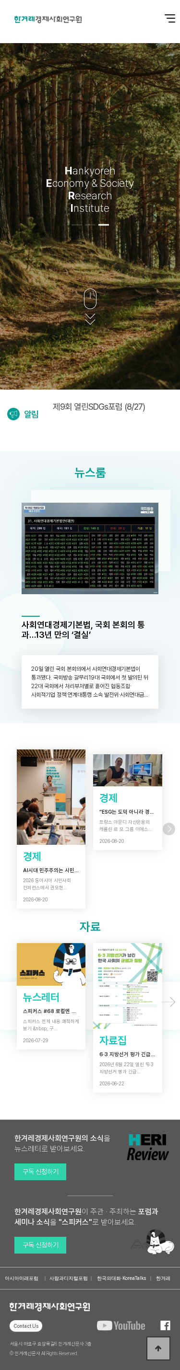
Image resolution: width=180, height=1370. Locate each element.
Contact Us (25, 1326)
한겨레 (163, 1278)
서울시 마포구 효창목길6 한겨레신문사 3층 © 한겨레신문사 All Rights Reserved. (51, 1348)
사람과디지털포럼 (68, 1278)
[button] (77, 225)
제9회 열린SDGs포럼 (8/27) (99, 407)
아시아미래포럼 (21, 1278)
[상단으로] (158, 1348)
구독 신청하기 (41, 1171)
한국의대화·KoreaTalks (121, 1278)
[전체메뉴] (163, 13)
